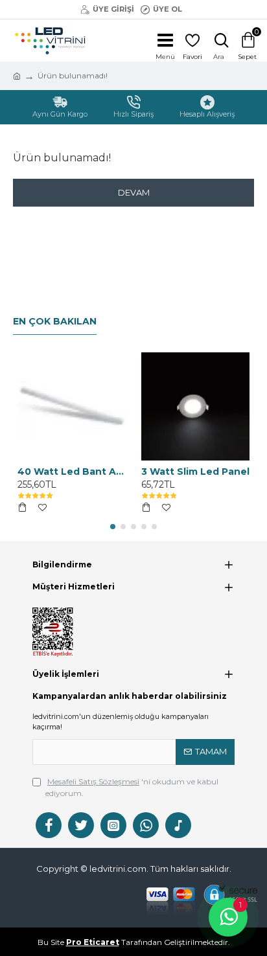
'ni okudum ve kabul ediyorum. (131, 787)
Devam (134, 192)
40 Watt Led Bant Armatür (71, 471)
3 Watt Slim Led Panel (195, 471)
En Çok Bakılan (55, 321)
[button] (112, 526)
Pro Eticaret (92, 942)
